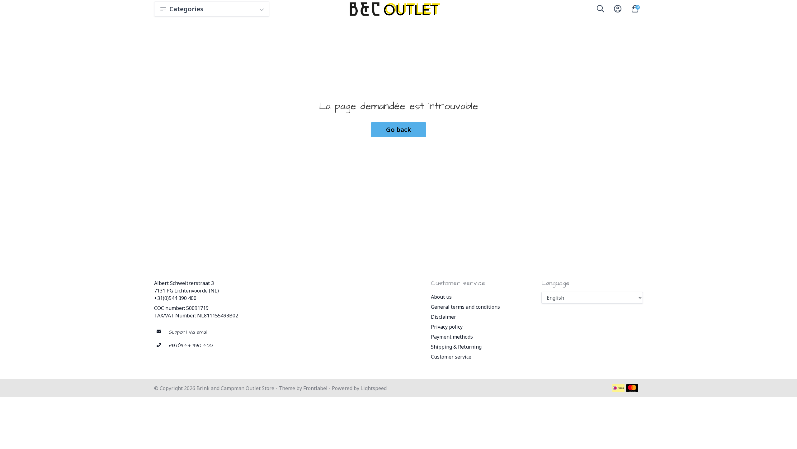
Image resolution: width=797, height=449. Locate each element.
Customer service (451, 356)
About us (441, 296)
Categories (186, 9)
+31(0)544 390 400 (175, 298)
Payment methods (452, 336)
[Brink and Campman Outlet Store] (394, 9)
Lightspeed (374, 388)
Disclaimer (443, 316)
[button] (600, 10)
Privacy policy (447, 326)
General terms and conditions (465, 306)
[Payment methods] (618, 388)
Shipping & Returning (456, 346)
